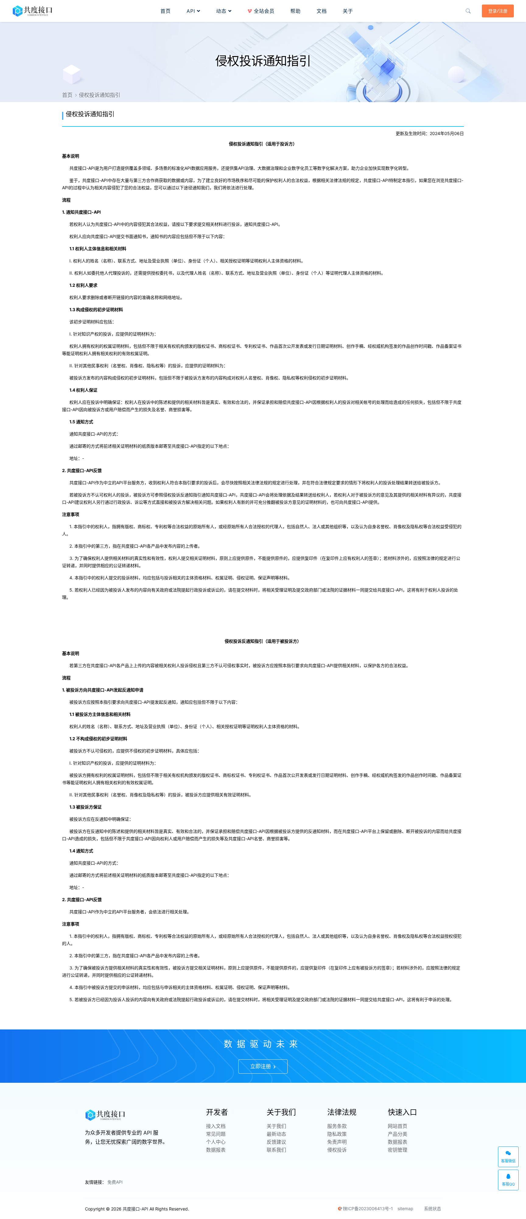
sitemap (405, 1208)
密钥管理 (397, 1150)
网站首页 (397, 1126)
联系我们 (276, 1150)
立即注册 (261, 1066)
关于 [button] (348, 11)
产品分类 (397, 1134)
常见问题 (216, 1134)
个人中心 (216, 1142)
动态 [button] (222, 11)
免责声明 (337, 1142)
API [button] (192, 11)
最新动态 (276, 1134)
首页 (67, 95)
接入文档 (216, 1126)
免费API (115, 1182)
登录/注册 (497, 11)
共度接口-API (135, 1208)
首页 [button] (165, 11)
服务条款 (337, 1126)
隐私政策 (337, 1134)
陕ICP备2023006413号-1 (368, 1208)
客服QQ (508, 1184)
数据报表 (216, 1150)
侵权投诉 (337, 1150)
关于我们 (276, 1126)
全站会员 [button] (263, 11)
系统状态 (432, 1208)
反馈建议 (276, 1142)
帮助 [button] (295, 11)
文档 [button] (322, 11)
